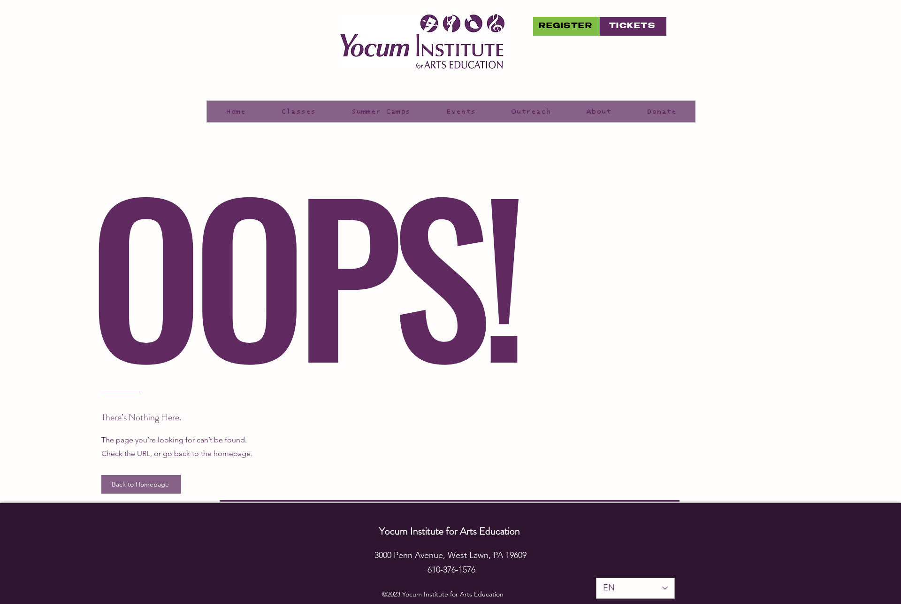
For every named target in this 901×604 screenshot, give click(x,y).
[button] (461, 111)
